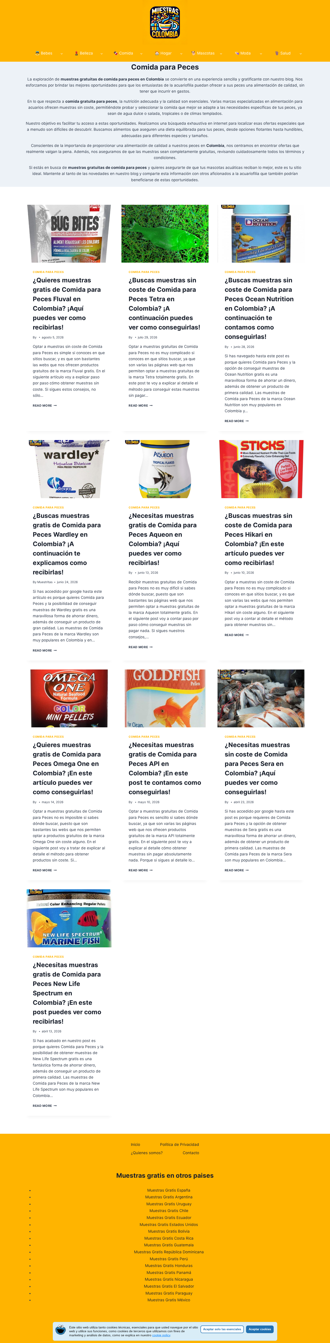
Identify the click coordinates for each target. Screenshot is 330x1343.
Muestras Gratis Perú (169, 1259)
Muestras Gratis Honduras (169, 1265)
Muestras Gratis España (168, 1190)
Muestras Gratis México (168, 1300)
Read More (45, 405)
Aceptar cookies (260, 1329)
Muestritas (45, 582)
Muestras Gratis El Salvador (169, 1286)
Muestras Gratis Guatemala (169, 1245)
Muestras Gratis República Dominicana (169, 1252)
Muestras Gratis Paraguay (168, 1293)
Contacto (191, 1153)
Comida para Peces (48, 272)
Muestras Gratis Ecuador (169, 1217)
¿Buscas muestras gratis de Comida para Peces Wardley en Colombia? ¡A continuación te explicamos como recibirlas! (67, 544)
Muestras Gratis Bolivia (169, 1231)
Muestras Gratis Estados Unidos (169, 1224)
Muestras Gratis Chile (169, 1210)
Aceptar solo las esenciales (222, 1329)
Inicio (135, 1144)
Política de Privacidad (179, 1144)
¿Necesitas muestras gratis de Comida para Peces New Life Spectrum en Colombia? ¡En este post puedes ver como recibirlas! (67, 993)
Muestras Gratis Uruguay (168, 1204)
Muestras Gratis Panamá (169, 1272)
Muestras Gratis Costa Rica (169, 1238)
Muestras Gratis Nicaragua (169, 1279)
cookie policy (161, 1335)
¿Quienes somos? (147, 1153)
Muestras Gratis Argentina (169, 1197)
